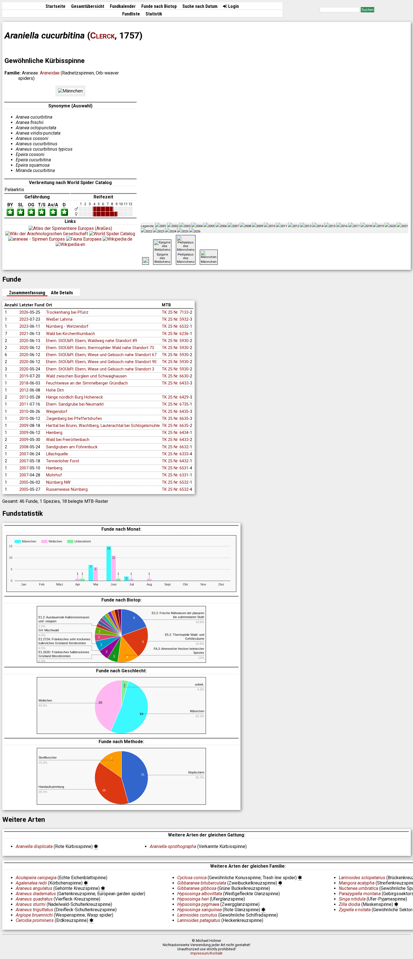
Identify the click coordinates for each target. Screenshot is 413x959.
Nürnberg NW (58, 482)
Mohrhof (54, 475)
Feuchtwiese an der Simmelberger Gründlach (87, 383)
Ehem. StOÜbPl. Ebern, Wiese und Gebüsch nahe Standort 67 (101, 354)
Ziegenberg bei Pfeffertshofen (74, 418)
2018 (23, 383)
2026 (23, 312)
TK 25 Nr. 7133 (175, 312)
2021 (23, 333)
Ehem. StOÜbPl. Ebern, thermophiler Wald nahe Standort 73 (100, 347)
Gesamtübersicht (87, 6)
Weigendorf (56, 411)
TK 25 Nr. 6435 (175, 411)
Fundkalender (123, 6)
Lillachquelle (57, 454)
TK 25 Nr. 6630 (175, 376)
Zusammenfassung (27, 292)
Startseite (55, 6)
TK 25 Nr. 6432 (175, 461)
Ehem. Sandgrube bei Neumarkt (75, 404)
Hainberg (54, 468)
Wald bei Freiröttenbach (67, 439)
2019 (23, 376)
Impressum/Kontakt (206, 953)
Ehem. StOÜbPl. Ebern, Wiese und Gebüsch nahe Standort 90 (101, 361)
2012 (23, 390)
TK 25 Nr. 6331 (175, 475)
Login (233, 6)
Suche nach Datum (199, 6)
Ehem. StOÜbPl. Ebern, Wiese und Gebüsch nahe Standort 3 (100, 369)
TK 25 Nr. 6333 (175, 454)
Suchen (367, 10)
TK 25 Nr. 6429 (175, 397)
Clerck (102, 35)
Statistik (154, 14)
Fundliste (131, 14)
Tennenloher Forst (62, 461)
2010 (23, 411)
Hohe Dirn (55, 390)
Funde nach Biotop (159, 6)
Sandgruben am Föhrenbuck (71, 447)
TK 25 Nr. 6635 (175, 418)
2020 (23, 340)
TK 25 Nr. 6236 (175, 333)
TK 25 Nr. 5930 (175, 340)
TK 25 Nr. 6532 (175, 326)
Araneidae (50, 73)
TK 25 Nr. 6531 (175, 468)
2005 (23, 482)
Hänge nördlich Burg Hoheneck (74, 397)
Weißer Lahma (59, 319)
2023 (23, 319)
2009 (23, 425)
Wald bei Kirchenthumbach (70, 333)
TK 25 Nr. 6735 (175, 404)
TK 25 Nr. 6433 (175, 383)
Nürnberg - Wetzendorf (67, 326)
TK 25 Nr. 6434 (175, 432)
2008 (23, 447)
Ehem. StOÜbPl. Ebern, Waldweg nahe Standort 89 (91, 340)
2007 (23, 454)
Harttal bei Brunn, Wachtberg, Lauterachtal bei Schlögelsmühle (103, 425)
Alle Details (62, 292)
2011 (23, 404)
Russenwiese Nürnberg (67, 489)
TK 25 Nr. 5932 (175, 319)
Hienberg (54, 432)
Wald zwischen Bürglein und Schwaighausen (86, 376)
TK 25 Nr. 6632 (175, 447)
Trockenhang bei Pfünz (67, 312)
